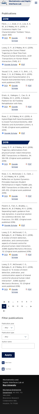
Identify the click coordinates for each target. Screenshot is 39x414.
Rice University (9, 385)
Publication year (8, 323)
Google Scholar (10, 65)
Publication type (8, 332)
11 (18, 307)
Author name (7, 342)
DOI (6, 38)
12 (22, 307)
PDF (30, 38)
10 (13, 307)
